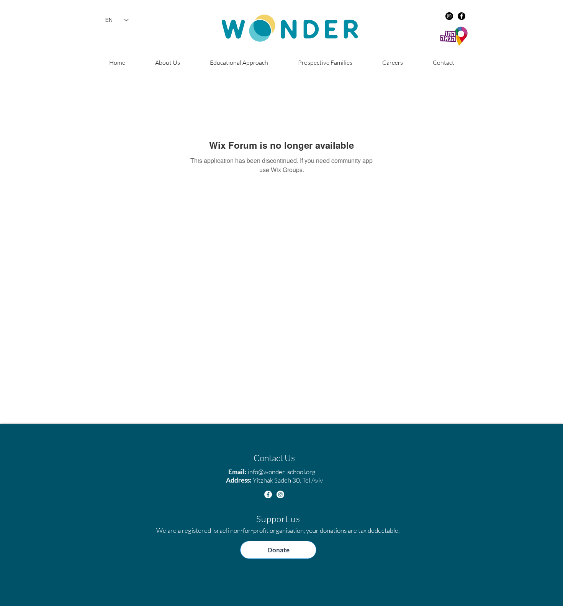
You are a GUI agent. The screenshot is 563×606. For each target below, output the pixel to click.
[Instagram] (449, 16)
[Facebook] (461, 16)
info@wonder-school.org (282, 472)
